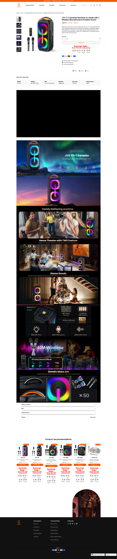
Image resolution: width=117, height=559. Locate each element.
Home (18, 13)
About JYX (36, 523)
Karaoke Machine (29, 5)
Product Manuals (38, 533)
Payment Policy (54, 527)
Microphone (62, 5)
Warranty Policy (54, 533)
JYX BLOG (36, 536)
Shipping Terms (54, 530)
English (57, 548)
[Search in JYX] (91, 5)
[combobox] (98, 554)
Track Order (36, 530)
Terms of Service (54, 539)
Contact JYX (36, 527)
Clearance (41, 5)
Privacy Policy (54, 523)
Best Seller (51, 5)
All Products (73, 5)
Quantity (64, 36)
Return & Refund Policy (56, 536)
